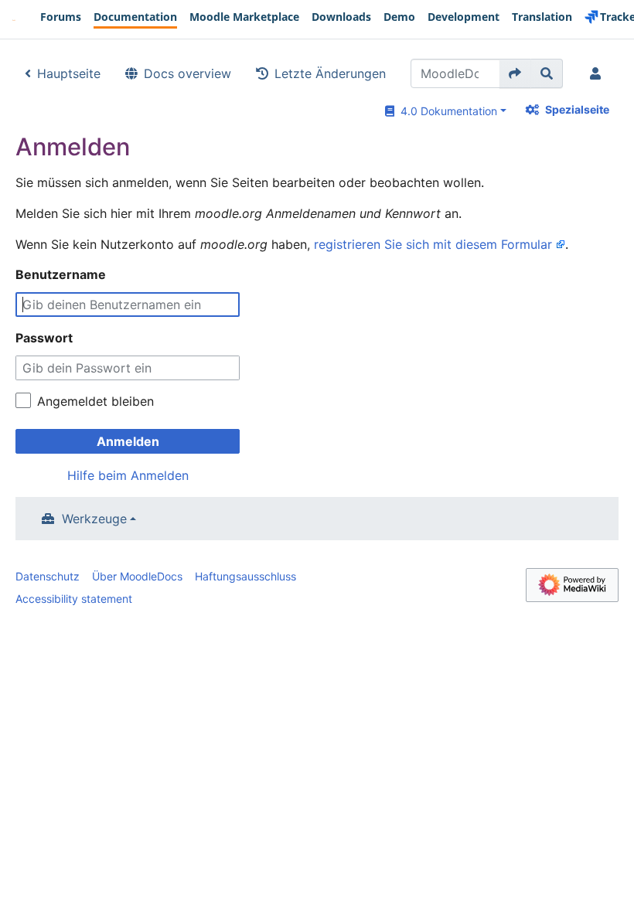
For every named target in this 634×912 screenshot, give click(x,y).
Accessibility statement (73, 598)
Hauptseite (69, 73)
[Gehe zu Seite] (515, 73)
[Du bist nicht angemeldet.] (598, 73)
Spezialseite (577, 109)
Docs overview (187, 73)
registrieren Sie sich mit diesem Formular (433, 244)
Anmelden (128, 441)
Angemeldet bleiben (95, 401)
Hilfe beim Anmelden (128, 475)
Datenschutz (47, 576)
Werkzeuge (94, 518)
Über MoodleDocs (137, 576)
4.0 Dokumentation (445, 110)
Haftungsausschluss (245, 576)
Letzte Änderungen (330, 73)
